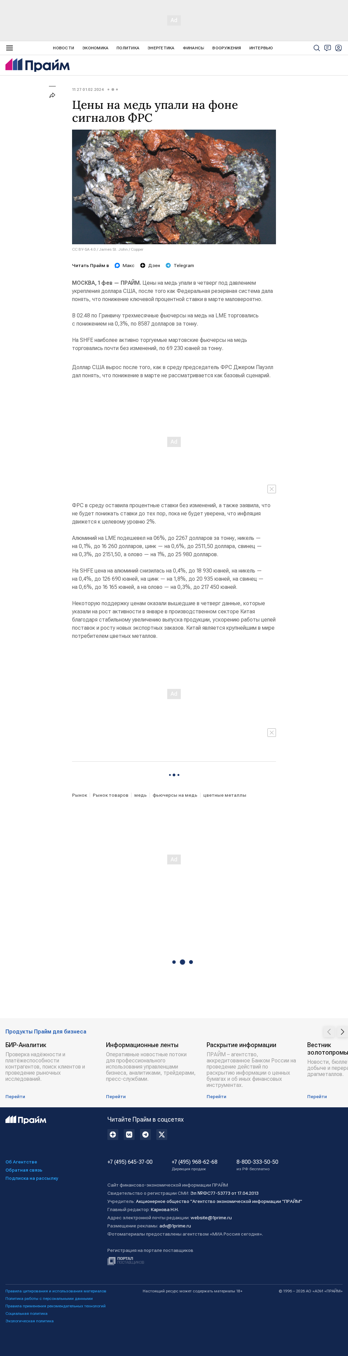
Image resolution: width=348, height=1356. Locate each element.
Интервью (261, 48)
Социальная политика (26, 1313)
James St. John (113, 249)
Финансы (194, 48)
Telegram (184, 265)
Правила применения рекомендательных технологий (55, 1306)
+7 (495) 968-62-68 (195, 1165)
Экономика (95, 48)
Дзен (154, 265)
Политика (128, 48)
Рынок (79, 795)
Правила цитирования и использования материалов (55, 1291)
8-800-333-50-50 (257, 1165)
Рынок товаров (110, 795)
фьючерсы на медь (175, 795)
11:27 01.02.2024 (88, 89)
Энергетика (160, 48)
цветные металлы (224, 795)
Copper (137, 249)
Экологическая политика (29, 1321)
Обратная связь (23, 1170)
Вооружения (226, 48)
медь (140, 795)
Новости (63, 48)
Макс (129, 265)
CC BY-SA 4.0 (84, 249)
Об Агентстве (21, 1161)
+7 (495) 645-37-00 (130, 1162)
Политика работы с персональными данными (49, 1298)
